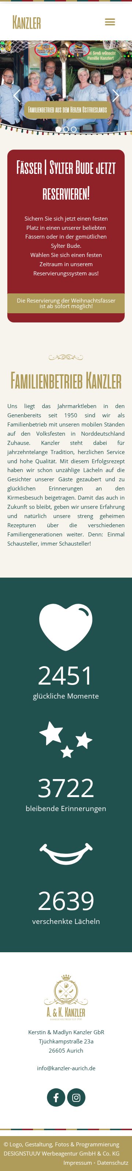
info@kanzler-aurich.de (66, 1068)
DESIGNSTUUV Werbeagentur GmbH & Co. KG (62, 1153)
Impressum (77, 1162)
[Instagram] (76, 1097)
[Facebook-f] (56, 1097)
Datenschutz (112, 1162)
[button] (110, 22)
